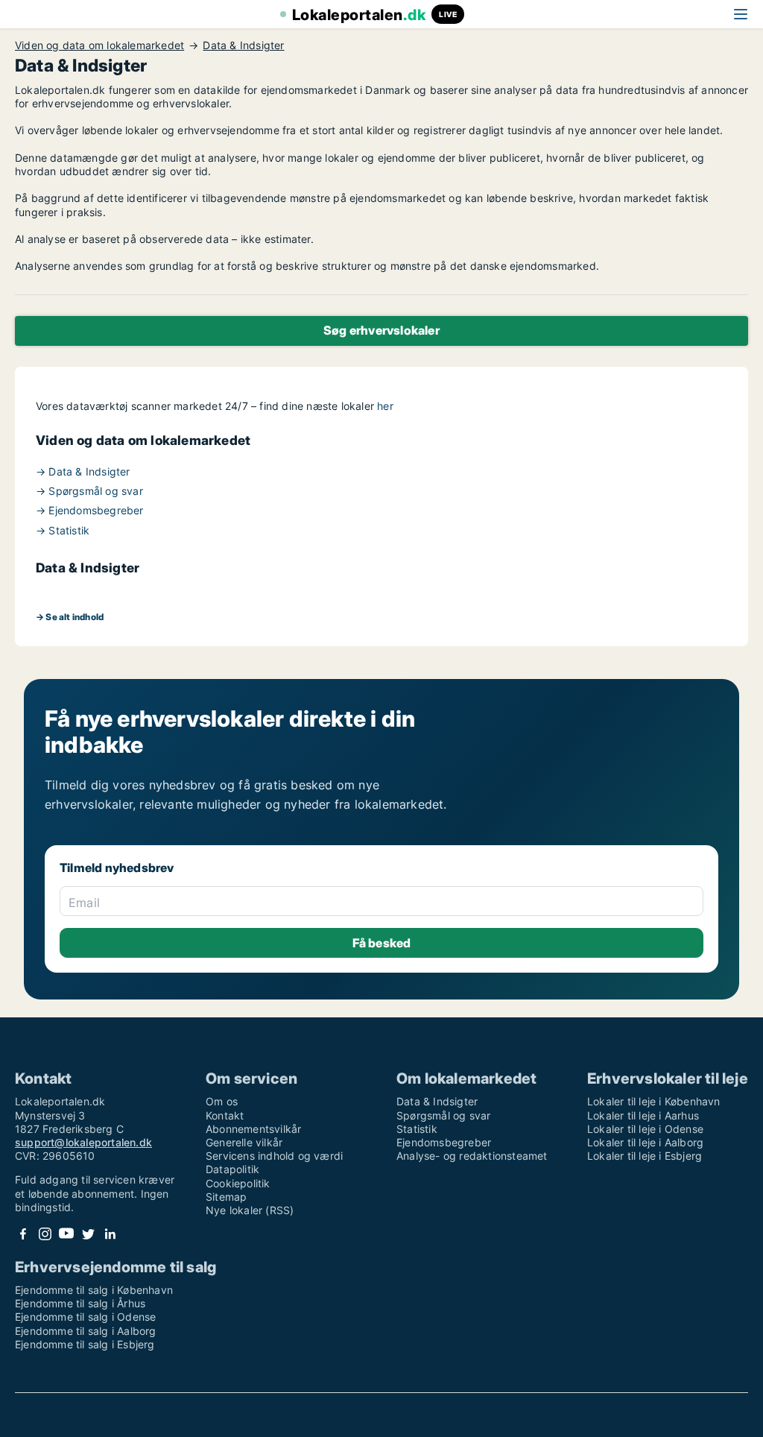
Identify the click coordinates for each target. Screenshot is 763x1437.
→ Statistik (62, 530)
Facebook (23, 1234)
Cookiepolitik (238, 1183)
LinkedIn (109, 1234)
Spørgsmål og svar (443, 1115)
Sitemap (226, 1196)
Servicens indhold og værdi (274, 1155)
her (385, 405)
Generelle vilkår (244, 1142)
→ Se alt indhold (70, 616)
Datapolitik (232, 1169)
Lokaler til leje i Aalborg (645, 1142)
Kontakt (225, 1115)
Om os (222, 1101)
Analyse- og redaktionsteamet (472, 1155)
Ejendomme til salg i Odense (85, 1316)
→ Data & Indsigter (83, 471)
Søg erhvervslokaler (381, 330)
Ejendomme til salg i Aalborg (85, 1330)
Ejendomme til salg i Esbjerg (85, 1344)
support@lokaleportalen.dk (83, 1142)
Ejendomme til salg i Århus (80, 1303)
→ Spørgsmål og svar (89, 490)
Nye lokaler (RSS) (250, 1210)
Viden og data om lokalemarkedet (99, 45)
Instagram (45, 1234)
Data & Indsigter (243, 45)
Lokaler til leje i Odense (645, 1128)
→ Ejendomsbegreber (90, 510)
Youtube (66, 1234)
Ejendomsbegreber (443, 1142)
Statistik (416, 1128)
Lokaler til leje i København (654, 1101)
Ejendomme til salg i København (94, 1289)
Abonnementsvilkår (253, 1128)
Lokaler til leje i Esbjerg (644, 1155)
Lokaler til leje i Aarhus (643, 1115)
